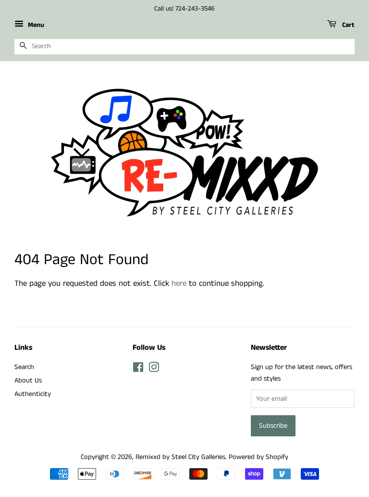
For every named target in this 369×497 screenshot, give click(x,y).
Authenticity (32, 394)
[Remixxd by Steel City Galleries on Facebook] (138, 369)
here (179, 283)
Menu (35, 25)
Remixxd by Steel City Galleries (180, 457)
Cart (347, 25)
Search (24, 367)
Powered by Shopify (258, 457)
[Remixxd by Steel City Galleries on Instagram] (153, 369)
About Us (28, 380)
